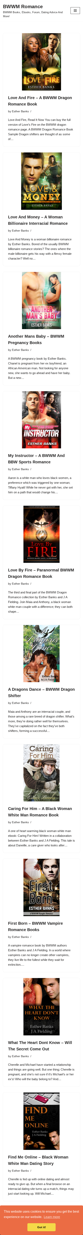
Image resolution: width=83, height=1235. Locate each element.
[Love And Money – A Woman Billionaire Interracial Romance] (41, 181)
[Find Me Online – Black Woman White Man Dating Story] (41, 1121)
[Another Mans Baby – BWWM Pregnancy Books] (41, 300)
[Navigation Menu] (75, 10)
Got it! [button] (41, 1227)
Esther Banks (20, 111)
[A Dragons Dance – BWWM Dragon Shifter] (41, 653)
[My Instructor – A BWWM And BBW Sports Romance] (41, 420)
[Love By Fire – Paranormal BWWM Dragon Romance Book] (41, 534)
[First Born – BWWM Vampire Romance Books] (41, 887)
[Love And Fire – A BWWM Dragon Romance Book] (41, 62)
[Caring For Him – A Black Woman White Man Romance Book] (41, 773)
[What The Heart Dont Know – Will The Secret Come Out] (41, 1006)
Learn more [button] (52, 1217)
